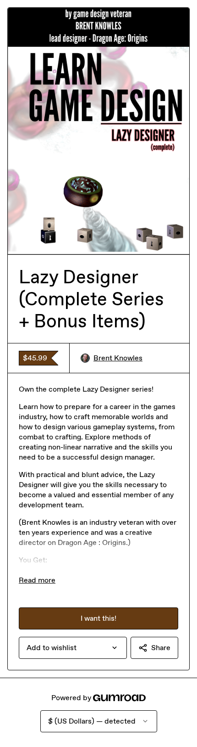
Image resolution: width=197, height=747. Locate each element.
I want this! (98, 618)
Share (160, 647)
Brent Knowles (117, 358)
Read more (37, 580)
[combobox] (73, 648)
